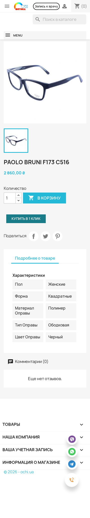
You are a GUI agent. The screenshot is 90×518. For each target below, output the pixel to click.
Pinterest (57, 236)
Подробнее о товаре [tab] (35, 258)
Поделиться (33, 236)
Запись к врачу (46, 6)
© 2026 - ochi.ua (19, 472)
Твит (45, 236)
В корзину (44, 198)
